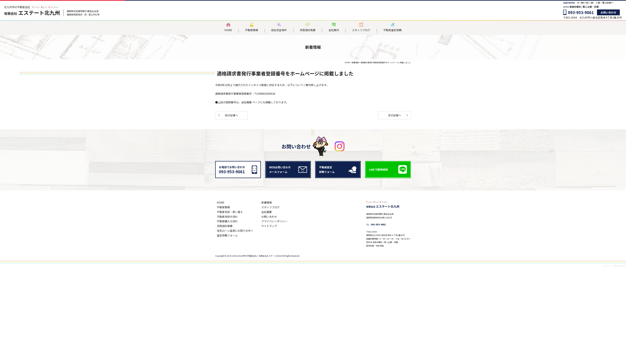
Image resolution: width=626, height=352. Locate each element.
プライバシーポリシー (274, 221)
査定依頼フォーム (227, 235)
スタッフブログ (361, 30)
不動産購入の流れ (227, 221)
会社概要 (246, 102)
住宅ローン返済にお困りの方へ (235, 231)
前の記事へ (231, 115)
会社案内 (333, 30)
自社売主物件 (279, 30)
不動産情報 (251, 30)
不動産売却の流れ (227, 217)
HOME (228, 30)
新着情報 (266, 202)
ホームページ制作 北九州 (614, 265)
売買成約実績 (307, 30)
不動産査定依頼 (392, 30)
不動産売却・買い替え (230, 212)
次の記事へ (394, 115)
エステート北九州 (32, 12)
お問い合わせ (608, 12)
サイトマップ (269, 226)
